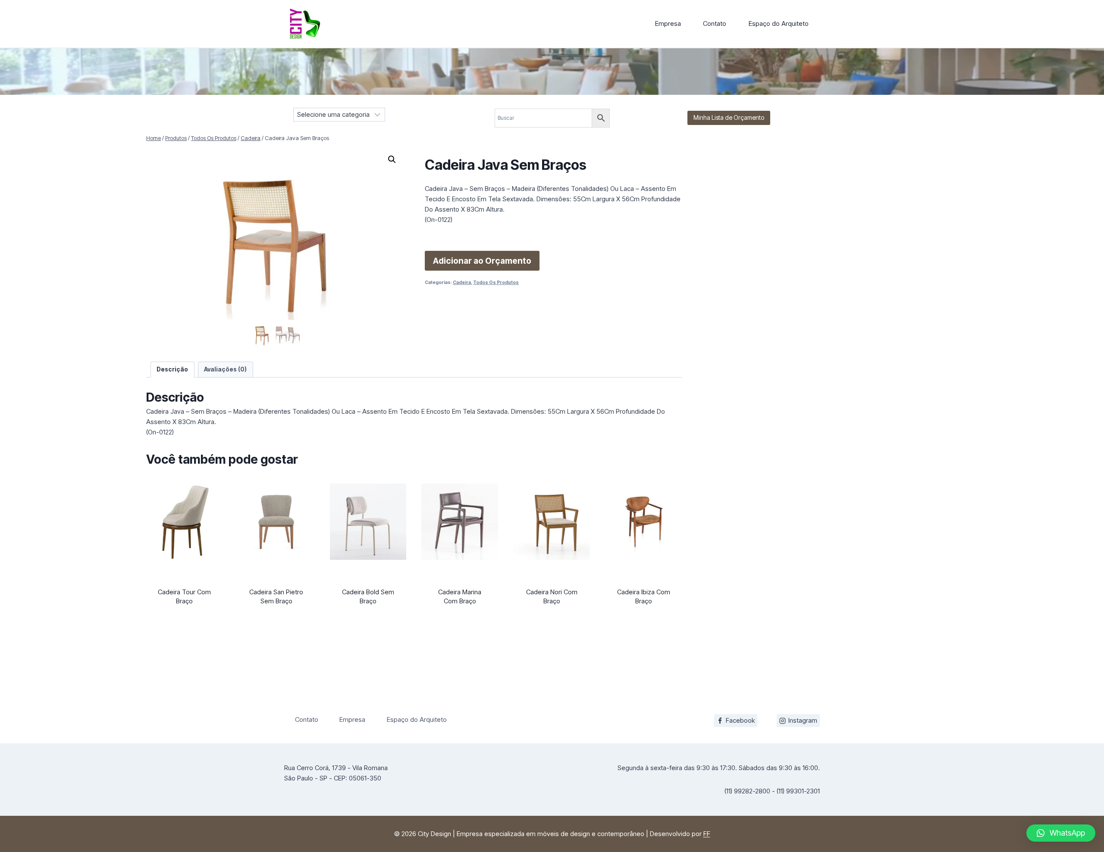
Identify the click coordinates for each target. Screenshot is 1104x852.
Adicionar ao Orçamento (482, 261)
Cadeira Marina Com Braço (459, 596)
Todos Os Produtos (496, 282)
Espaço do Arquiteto (779, 23)
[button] (392, 159)
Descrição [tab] (172, 369)
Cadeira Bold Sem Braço (368, 596)
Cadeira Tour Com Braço (184, 596)
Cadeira (462, 282)
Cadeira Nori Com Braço (551, 596)
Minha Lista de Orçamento (728, 117)
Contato (714, 23)
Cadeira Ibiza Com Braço (643, 596)
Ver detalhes (184, 617)
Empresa (668, 23)
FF (706, 834)
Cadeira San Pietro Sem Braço (276, 596)
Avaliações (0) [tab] (225, 369)
